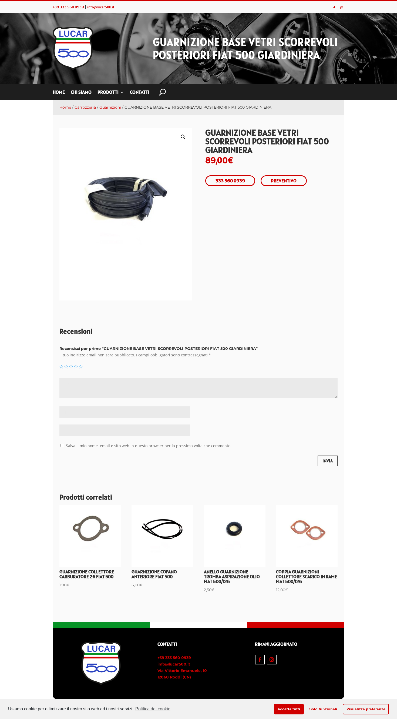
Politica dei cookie (152, 709)
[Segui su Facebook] (334, 8)
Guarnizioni (110, 107)
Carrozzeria (85, 107)
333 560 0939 (230, 181)
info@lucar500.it (100, 7)
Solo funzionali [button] (323, 709)
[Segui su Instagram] (341, 8)
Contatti (139, 92)
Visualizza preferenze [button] (365, 709)
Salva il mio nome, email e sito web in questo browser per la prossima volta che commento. (148, 445)
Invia (327, 460)
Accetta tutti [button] (288, 709)
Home (59, 92)
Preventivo (284, 181)
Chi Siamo (81, 92)
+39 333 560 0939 (68, 7)
